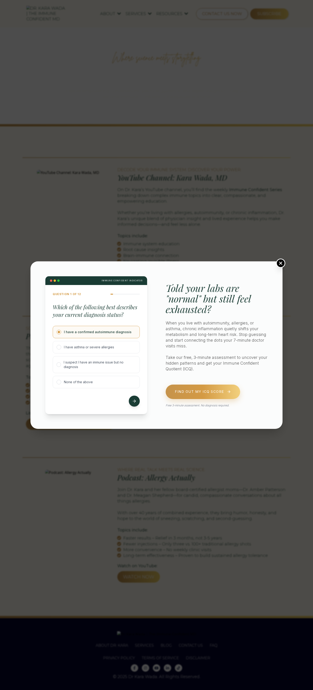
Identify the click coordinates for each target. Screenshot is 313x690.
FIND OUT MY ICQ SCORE (199, 391)
